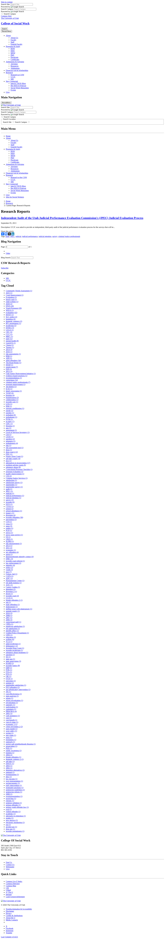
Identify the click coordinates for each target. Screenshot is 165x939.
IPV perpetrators (13, 323)
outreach (10, 742)
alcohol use (11, 827)
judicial (18, 236)
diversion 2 (11, 591)
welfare (10, 639)
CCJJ (9, 598)
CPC (9, 332)
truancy (10, 513)
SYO (9, 504)
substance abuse (13, 467)
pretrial (10, 683)
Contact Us (10, 865)
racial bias (11, 798)
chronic (10, 801)
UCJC (13, 77)
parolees (10, 439)
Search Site (7, 122)
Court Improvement (14, 295)
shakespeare (12, 607)
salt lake (10, 761)
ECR (9, 389)
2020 (9, 304)
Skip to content (6, 2)
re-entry (10, 421)
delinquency (12, 646)
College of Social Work (15, 23)
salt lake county (13, 459)
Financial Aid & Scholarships (17, 70)
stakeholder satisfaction (16, 685)
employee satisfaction (15, 626)
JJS (8, 692)
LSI (8, 435)
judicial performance (30, 236)
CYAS (10, 506)
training (10, 753)
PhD (12, 55)
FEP (9, 369)
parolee (10, 413)
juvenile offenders (14, 517)
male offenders (13, 605)
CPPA (9, 624)
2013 (9, 546)
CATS (9, 576)
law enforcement (13, 563)
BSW (13, 49)
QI (8, 537)
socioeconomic (13, 783)
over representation (14, 781)
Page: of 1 (16, 247)
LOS (9, 404)
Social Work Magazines (20, 88)
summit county (13, 611)
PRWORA (11, 711)
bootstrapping (12, 775)
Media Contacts (12, 920)
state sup (10, 659)
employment (12, 367)
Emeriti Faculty (16, 44)
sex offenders (12, 552)
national (10, 772)
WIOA (10, 310)
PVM (9, 419)
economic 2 (11, 724)
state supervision (13, 661)
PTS (9, 674)
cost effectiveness (14, 694)
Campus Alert (6, 16)
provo (9, 533)
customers (11, 709)
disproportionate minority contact (20, 557)
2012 (9, 371)
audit (7, 236)
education (11, 637)
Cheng (10, 345)
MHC (9, 336)
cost (8, 718)
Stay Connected (12, 81)
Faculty (13, 40)
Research (9, 73)
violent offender (13, 812)
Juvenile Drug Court (15, 648)
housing (10, 395)
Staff (12, 42)
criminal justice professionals (69, 236)
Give (8, 92)
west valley (11, 731)
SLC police (11, 317)
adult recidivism (13, 644)
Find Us (9, 862)
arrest (9, 554)
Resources (14, 66)
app (8, 428)
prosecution (11, 746)
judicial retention (45, 236)
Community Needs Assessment (19, 291)
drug (9, 450)
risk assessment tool (14, 448)
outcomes (11, 681)
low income (11, 779)
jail (8, 602)
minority (10, 565)
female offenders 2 (14, 600)
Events (13, 90)
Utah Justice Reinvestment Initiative (21, 374)
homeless (10, 319)
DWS (10, 306)
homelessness (12, 397)
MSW (13, 53)
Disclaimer (10, 911)
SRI (12, 79)
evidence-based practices (16, 376)
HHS (13, 51)
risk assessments (13, 354)
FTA (9, 672)
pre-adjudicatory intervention (18, 690)
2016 (9, 352)
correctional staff (13, 622)
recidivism (11, 326)
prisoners (10, 441)
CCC (9, 334)
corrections (12, 380)
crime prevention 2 (14, 727)
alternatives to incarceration (18, 463)
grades (9, 818)
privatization (12, 703)
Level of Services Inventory (18, 432)
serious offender (13, 805)
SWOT (10, 764)
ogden (9, 528)
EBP (9, 668)
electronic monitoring (15, 822)
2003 (9, 766)
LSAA (10, 330)
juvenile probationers (15, 831)
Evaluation (11, 297)
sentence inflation (14, 803)
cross (9, 524)
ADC (9, 578)
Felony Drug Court (14, 456)
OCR (9, 679)
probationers (12, 443)
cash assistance (13, 716)
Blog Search (5, 258)
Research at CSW (17, 75)
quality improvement (15, 474)
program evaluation (14, 472)
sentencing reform (14, 792)
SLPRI (10, 541)
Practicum (14, 57)
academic (11, 814)
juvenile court (12, 596)
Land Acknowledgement (15, 897)
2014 (9, 350)
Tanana (10, 347)
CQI (9, 522)
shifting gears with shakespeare (19, 609)
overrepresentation (14, 796)
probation (11, 415)
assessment (11, 430)
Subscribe (4, 268)
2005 (9, 713)
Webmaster (10, 867)
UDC (9, 424)
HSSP (9, 365)
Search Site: (5, 4)
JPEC (12, 236)
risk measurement (14, 544)
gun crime (11, 735)
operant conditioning (15, 408)
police (9, 567)
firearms (10, 426)
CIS (7, 888)
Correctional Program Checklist (19, 469)
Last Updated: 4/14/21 (9, 937)
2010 (9, 613)
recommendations (14, 378)
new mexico (12, 820)
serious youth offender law (17, 807)
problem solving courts (16, 465)
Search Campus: (7, 9)
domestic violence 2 (15, 759)
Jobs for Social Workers (15, 197)
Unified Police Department (17, 633)
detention (10, 589)
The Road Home (13, 363)
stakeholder (11, 485)
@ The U (9, 892)
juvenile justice (13, 666)
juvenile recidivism (14, 650)
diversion (10, 515)
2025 (9, 293)
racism (9, 733)
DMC (9, 559)
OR (8, 676)
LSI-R (9, 437)
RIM (9, 356)
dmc (9, 777)
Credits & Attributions (14, 916)
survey (54, 236)
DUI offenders (13, 687)
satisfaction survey (14, 482)
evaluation (11, 313)
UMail (8, 890)
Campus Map (11, 886)
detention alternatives (15, 770)
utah (9, 339)
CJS (9, 476)
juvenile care (12, 402)
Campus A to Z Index (14, 881)
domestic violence (14, 321)
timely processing (14, 391)
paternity (10, 705)
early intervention (14, 785)
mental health (12, 341)
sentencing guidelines (15, 790)
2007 (9, 618)
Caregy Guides (13, 587)
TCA (9, 642)
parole (9, 411)
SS (8, 657)
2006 (9, 620)
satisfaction (11, 480)
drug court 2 (12, 452)
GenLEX (11, 343)
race (9, 572)
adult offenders (13, 360)
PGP (9, 530)
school (9, 509)
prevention (11, 520)
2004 (9, 755)
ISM (9, 406)
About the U (10, 918)
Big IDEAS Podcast (18, 86)
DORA (10, 328)
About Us (14, 38)
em (8, 825)
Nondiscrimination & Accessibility (19, 909)
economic (11, 550)
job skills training (14, 583)
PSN (9, 748)
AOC (9, 585)
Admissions (15, 68)
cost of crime (12, 722)
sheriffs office (12, 631)
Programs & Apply (13, 46)
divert (9, 594)
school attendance (14, 511)
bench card (11, 299)
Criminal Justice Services (17, 478)
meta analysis (12, 696)
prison (9, 698)
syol (9, 809)
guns (9, 737)
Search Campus (20, 122)
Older (8, 253)
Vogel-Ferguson (14, 308)
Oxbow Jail (11, 574)
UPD (9, 635)
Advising (14, 64)
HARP (10, 663)
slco (8, 461)
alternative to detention (16, 816)
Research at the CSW (19, 177)
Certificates (15, 59)
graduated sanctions (14, 788)
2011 (9, 548)
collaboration (12, 400)
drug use (10, 829)
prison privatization (14, 700)
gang (9, 526)
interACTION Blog (18, 83)
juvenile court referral (15, 561)
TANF (10, 393)
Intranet (9, 894)
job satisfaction (13, 628)
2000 (9, 794)
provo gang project (14, 535)
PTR (9, 670)
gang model (11, 729)
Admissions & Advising (15, 62)
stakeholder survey (14, 487)
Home (8, 136)
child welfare (12, 302)
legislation (11, 740)
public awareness (14, 751)
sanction (10, 655)
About (8, 36)
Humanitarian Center (15, 581)
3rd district (11, 387)
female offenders (13, 757)
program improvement (15, 384)
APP (9, 358)
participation (12, 707)
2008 (9, 615)
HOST (10, 315)
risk (8, 445)
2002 (9, 768)
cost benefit (11, 720)
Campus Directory (13, 884)
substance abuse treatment (17, 652)
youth (9, 570)
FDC (9, 454)
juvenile (10, 502)
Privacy (9, 913)
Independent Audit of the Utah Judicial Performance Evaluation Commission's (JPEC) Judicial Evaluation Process (72, 217)
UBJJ (9, 539)
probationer (11, 417)
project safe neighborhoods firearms (21, 744)
